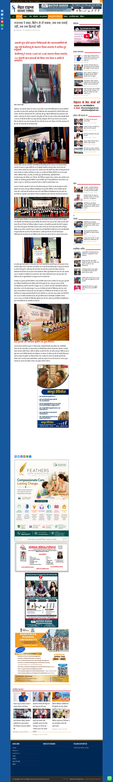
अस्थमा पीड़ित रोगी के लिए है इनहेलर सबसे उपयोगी (91, 142)
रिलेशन (66, 16)
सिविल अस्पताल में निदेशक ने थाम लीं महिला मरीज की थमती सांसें (61, 723)
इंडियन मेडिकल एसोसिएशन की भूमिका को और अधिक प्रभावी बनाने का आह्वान (60, 706)
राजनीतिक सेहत (74, 16)
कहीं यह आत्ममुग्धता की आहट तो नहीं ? (91, 135)
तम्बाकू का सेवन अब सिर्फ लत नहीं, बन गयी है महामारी (91, 127)
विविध (82, 16)
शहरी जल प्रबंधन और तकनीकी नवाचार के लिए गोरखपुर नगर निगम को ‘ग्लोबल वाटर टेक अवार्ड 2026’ (40, 726)
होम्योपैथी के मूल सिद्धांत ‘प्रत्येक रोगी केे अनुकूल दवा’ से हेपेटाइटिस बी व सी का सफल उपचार (91, 205)
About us (31, 1)
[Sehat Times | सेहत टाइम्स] (23, 8)
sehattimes (19, 30)
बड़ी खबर (19, 16)
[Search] (101, 1)
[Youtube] (91, 1)
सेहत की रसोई (16, 761)
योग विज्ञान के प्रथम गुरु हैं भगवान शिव (90, 120)
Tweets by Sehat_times (81, 748)
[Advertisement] (42, 37)
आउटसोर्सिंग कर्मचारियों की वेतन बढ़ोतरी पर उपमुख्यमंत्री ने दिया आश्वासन (90, 254)
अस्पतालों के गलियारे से (55, 16)
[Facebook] (86, 1)
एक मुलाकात (43, 16)
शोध (30, 16)
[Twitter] (88, 1)
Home (26, 1)
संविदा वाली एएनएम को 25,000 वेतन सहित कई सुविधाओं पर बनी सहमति (90, 279)
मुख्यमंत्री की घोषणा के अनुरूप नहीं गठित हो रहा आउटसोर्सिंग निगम (90, 288)
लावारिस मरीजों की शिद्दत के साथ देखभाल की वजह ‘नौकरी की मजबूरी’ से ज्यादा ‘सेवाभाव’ (41, 707)
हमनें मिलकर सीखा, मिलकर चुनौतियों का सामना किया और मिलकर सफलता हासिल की (21, 724)
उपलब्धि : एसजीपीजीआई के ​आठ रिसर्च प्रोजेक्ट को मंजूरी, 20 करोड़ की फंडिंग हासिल (91, 189)
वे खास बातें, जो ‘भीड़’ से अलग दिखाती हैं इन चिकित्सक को (91, 239)
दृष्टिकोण (35, 16)
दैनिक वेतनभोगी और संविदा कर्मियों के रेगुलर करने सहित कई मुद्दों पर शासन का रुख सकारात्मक (90, 263)
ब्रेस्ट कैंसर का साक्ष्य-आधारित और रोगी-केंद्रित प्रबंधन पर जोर (92, 149)
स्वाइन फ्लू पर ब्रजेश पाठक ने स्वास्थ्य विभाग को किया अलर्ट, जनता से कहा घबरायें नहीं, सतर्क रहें (21, 707)
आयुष (25, 16)
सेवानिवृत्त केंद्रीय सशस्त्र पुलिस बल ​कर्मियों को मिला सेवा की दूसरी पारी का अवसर (90, 271)
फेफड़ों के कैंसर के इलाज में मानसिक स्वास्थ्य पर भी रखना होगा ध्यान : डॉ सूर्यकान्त (91, 197)
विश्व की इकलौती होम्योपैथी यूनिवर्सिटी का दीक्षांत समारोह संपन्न (91, 232)
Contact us (37, 1)
